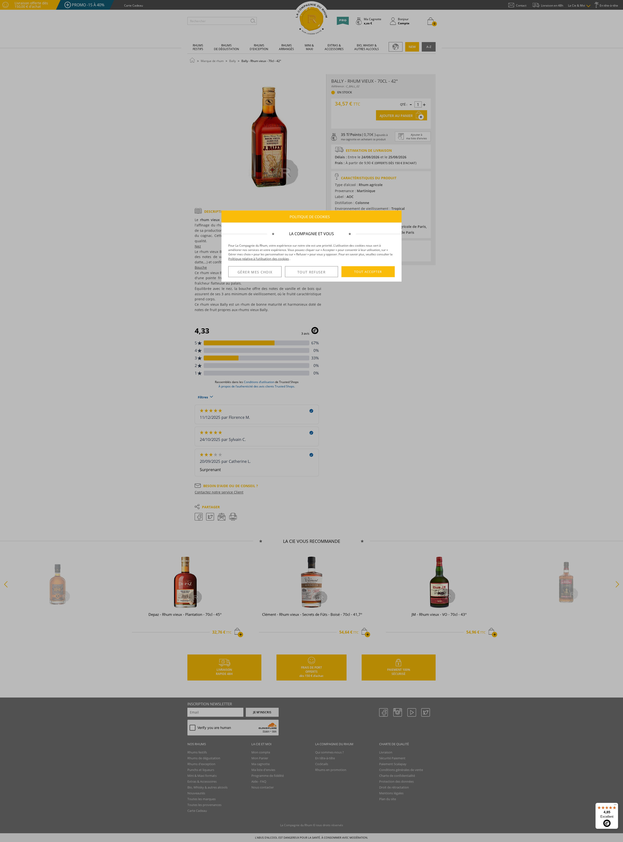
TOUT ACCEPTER (368, 271)
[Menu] (615, 806)
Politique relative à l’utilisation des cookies (258, 259)
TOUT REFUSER (311, 271)
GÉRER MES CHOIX (255, 271)
